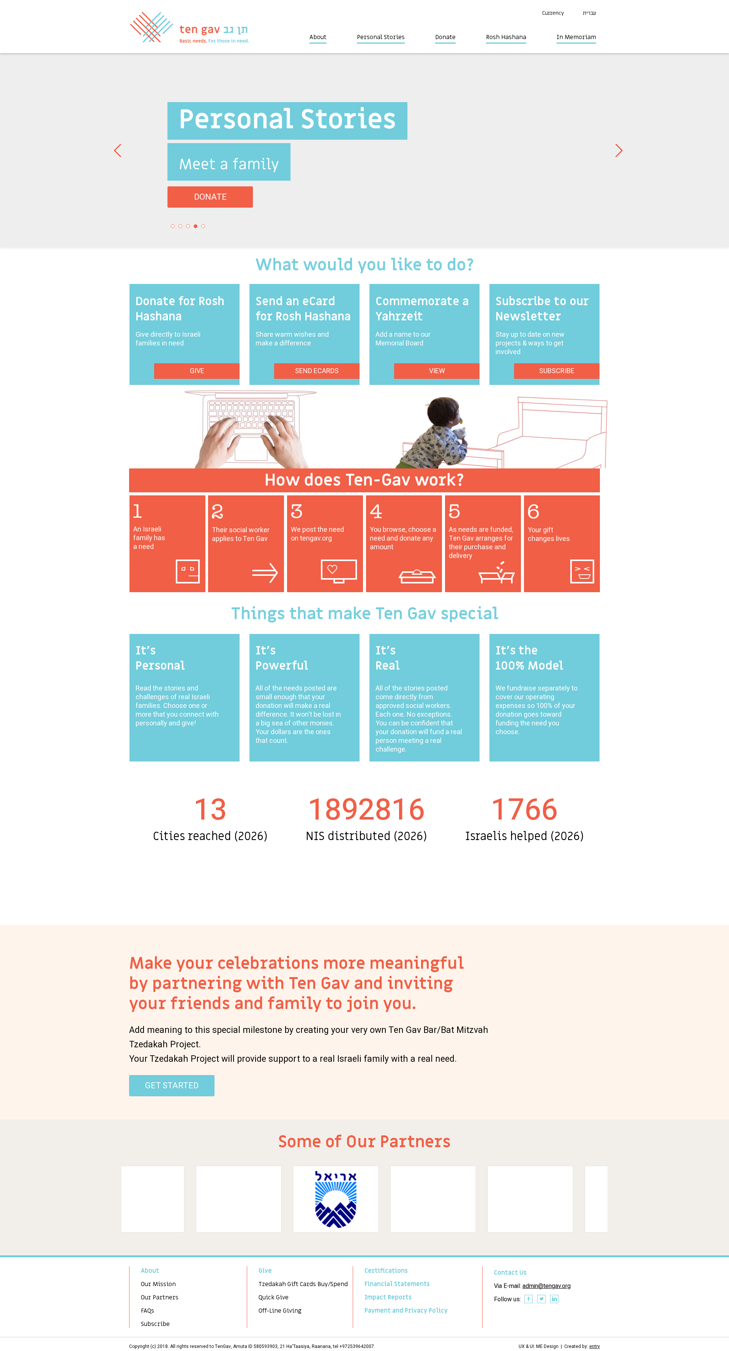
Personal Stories (381, 37)
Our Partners (159, 1297)
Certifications (386, 1271)
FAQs (147, 1311)
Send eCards (317, 371)
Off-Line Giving (280, 1311)
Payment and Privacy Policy (406, 1311)
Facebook (529, 1299)
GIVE (197, 371)
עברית (589, 13)
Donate (445, 37)
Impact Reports (388, 1297)
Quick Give (274, 1297)
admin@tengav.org (546, 1286)
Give (265, 1271)
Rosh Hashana (506, 37)
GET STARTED (172, 1086)
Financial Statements (397, 1284)
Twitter (542, 1299)
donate (191, 197)
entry (594, 1346)
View (437, 371)
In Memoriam (576, 37)
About (318, 37)
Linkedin (555, 1299)
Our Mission (158, 1284)
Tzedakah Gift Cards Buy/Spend (303, 1284)
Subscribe (556, 371)
